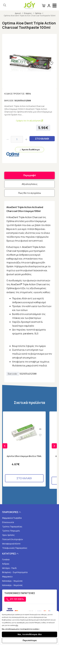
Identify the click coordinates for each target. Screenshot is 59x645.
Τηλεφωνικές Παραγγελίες (14, 548)
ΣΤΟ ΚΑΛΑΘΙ (42, 138)
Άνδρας (5, 563)
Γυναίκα (5, 559)
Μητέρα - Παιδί (9, 568)
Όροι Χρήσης (8, 535)
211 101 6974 (16, 599)
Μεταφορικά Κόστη (11, 543)
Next (54, 445)
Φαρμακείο (7, 576)
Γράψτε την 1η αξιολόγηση (28, 120)
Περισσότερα (30, 640)
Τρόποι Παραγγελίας (12, 526)
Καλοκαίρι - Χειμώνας (12, 580)
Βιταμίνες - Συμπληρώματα (14, 572)
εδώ (16, 625)
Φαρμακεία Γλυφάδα (12, 518)
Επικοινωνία (8, 522)
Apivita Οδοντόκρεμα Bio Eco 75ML (24, 456)
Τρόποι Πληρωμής (11, 530)
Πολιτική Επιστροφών (12, 539)
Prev (4, 445)
